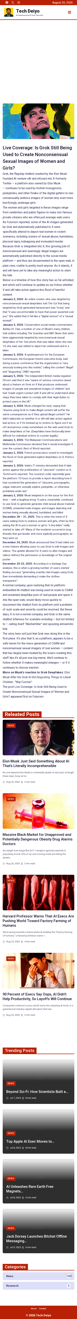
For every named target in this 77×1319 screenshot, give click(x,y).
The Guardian (36, 333)
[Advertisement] (38, 60)
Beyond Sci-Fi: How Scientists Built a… (37, 1092)
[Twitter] (12, 2)
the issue (53, 495)
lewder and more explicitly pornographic (45, 533)
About (34, 1308)
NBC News (55, 333)
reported (18, 222)
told (50, 303)
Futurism (38, 696)
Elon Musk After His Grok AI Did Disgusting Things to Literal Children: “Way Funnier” (37, 677)
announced (42, 542)
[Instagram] (18, 2)
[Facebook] (6, 2)
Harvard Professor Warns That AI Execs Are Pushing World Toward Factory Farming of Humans (38, 921)
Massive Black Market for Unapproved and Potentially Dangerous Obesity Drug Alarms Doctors (38, 839)
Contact (42, 1308)
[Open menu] (69, 12)
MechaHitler (33, 624)
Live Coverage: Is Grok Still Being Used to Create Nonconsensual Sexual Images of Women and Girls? (36, 691)
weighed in (38, 495)
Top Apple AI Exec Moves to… (30, 1141)
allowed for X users (37, 550)
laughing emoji (27, 499)
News (11, 725)
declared (37, 444)
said (65, 359)
